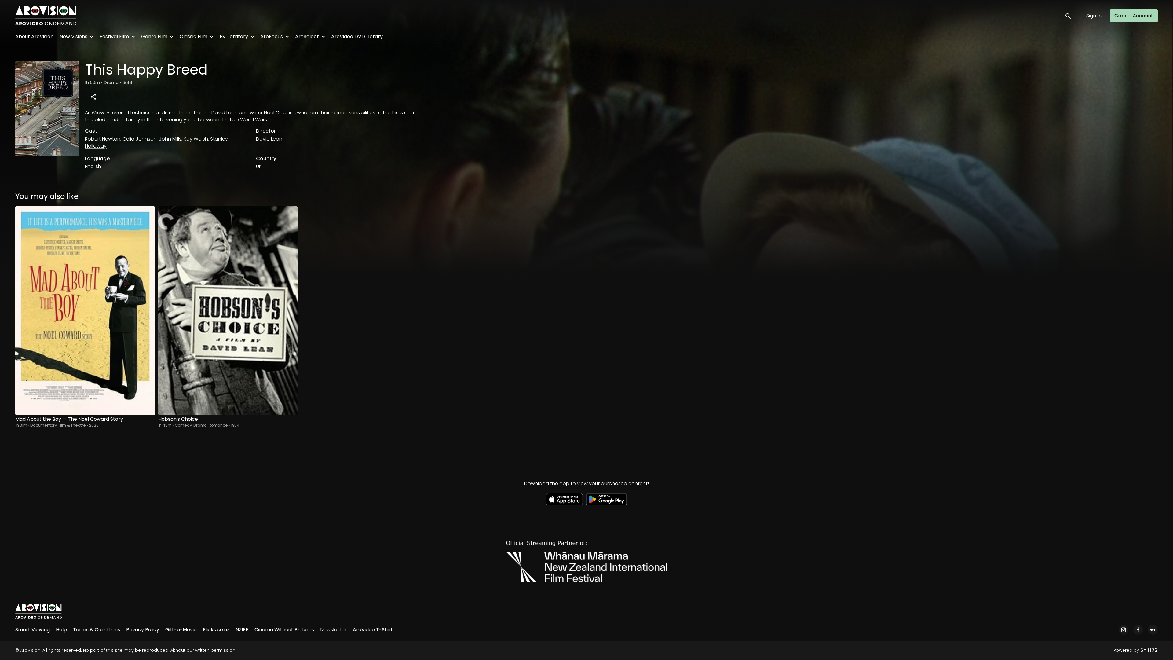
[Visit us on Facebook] (1138, 630)
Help (61, 629)
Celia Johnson (139, 138)
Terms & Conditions (96, 629)
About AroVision (34, 36)
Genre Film (154, 36)
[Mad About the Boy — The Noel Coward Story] (85, 310)
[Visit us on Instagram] (1123, 630)
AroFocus (271, 36)
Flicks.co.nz (216, 629)
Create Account (1133, 15)
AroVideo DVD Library (357, 36)
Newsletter (333, 629)
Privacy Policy (142, 629)
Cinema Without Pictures (284, 629)
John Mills (170, 138)
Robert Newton (102, 138)
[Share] (93, 96)
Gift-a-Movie (181, 629)
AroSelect (307, 36)
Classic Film (193, 36)
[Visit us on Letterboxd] (1153, 630)
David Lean (269, 138)
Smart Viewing (32, 629)
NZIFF (242, 629)
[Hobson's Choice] (228, 310)
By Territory (234, 36)
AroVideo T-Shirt (373, 629)
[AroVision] (38, 611)
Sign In (1094, 15)
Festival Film (114, 36)
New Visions (73, 36)
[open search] (1068, 15)
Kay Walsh (196, 138)
